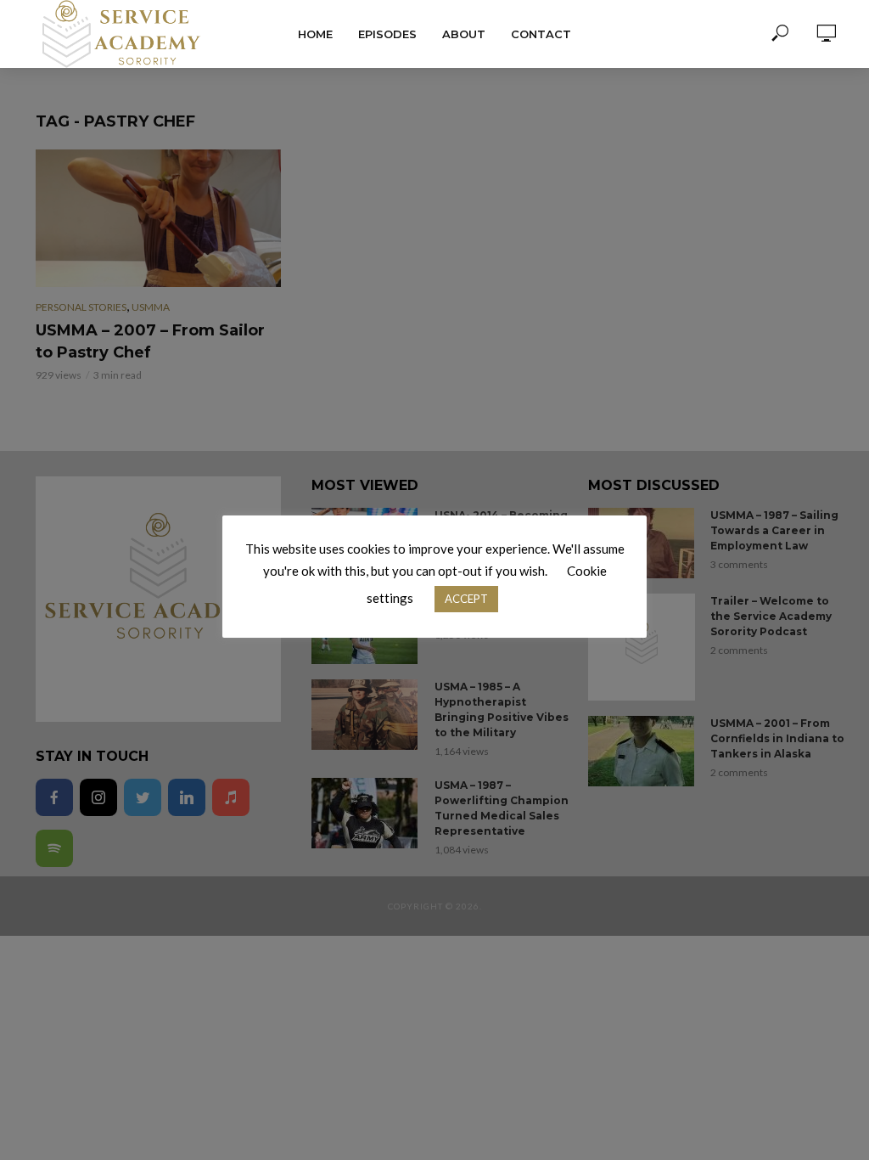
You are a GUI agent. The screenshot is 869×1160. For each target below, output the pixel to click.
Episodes (387, 34)
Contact (541, 34)
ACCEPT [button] (466, 598)
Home (315, 34)
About (463, 34)
